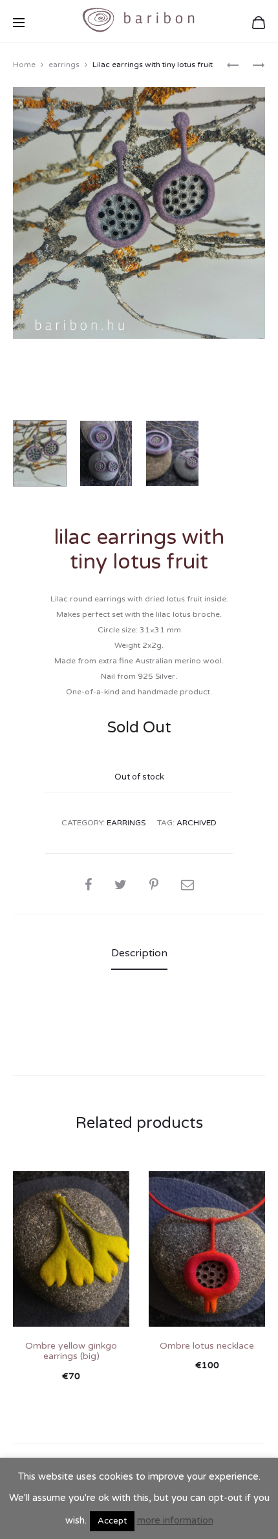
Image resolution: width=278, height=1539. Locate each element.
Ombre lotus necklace (207, 1345)
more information (175, 1520)
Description (139, 953)
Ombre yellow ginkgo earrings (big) (71, 1351)
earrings (64, 64)
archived (196, 822)
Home (24, 64)
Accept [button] (112, 1521)
